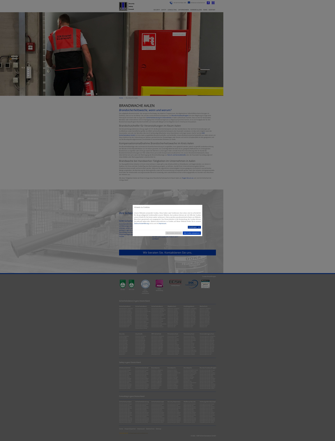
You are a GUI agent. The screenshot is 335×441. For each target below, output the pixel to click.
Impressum (162, 223)
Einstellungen (193, 227)
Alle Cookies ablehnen (174, 233)
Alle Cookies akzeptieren (192, 233)
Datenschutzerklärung (141, 223)
